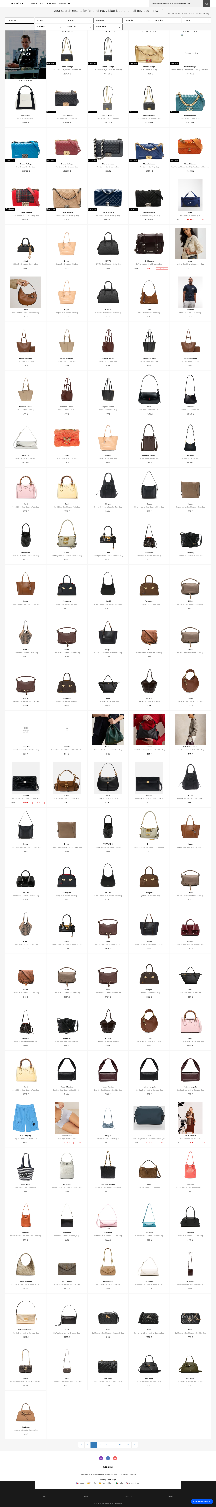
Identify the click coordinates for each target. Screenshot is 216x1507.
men (42, 3)
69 (120, 1445)
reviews (132, 1475)
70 (128, 1445)
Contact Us (128, 1496)
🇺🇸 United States (133, 1483)
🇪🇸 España (91, 1483)
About (45, 1496)
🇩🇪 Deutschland (106, 1483)
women (33, 3)
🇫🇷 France (80, 1483)
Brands (51, 3)
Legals (170, 1496)
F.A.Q (86, 1496)
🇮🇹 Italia (119, 1483)
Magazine (65, 3)
